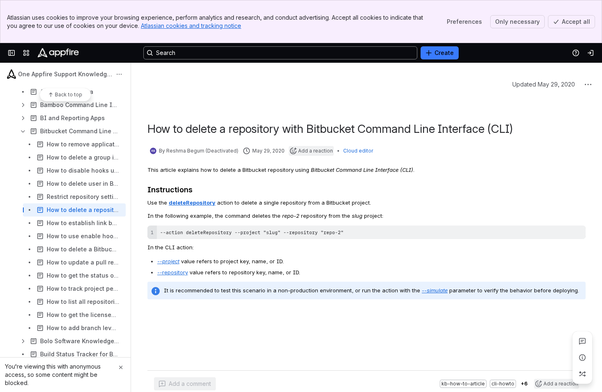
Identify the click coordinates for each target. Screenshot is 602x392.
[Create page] (582, 374)
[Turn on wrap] (561, 224)
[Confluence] (58, 52)
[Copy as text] (575, 224)
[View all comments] (582, 341)
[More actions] (119, 74)
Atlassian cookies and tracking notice (191, 25)
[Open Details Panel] (582, 357)
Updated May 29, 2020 (543, 74)
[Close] (121, 367)
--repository (172, 262)
